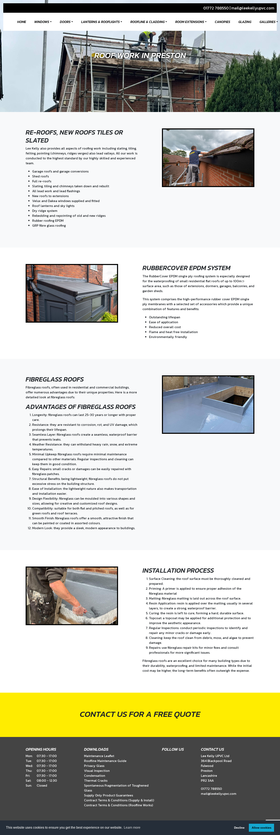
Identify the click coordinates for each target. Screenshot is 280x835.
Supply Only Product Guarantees (108, 795)
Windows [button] (41, 21)
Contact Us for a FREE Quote (140, 714)
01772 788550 (216, 8)
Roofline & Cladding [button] (147, 21)
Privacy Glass (94, 765)
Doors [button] (65, 21)
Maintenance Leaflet (99, 755)
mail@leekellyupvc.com (252, 8)
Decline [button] (239, 827)
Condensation (94, 775)
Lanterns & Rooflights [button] (100, 21)
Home (21, 21)
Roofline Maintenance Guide (105, 760)
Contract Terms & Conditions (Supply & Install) (119, 800)
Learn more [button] (132, 827)
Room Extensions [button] (189, 21)
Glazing (244, 21)
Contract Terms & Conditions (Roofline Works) (118, 805)
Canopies (222, 21)
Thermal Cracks (95, 780)
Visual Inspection (97, 770)
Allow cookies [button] (261, 827)
